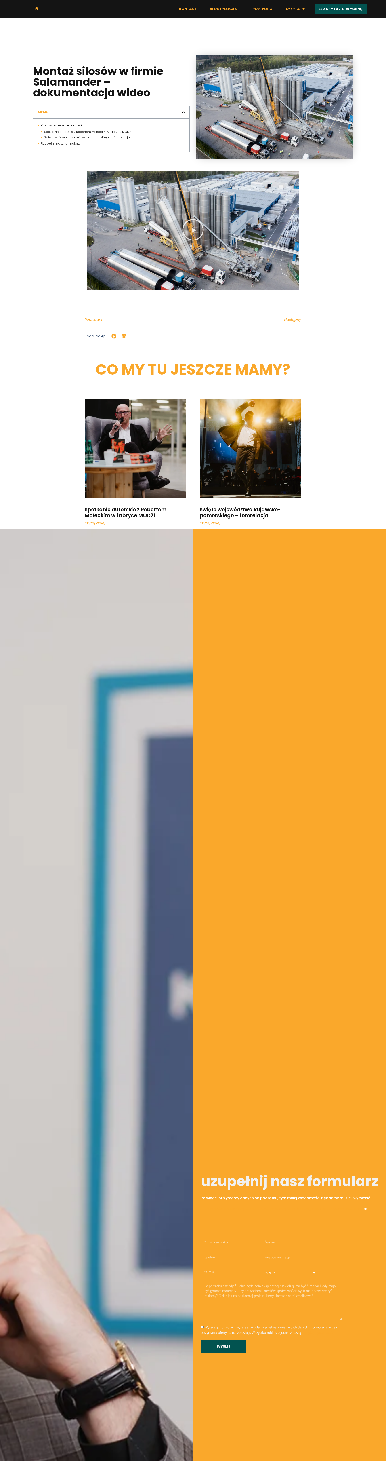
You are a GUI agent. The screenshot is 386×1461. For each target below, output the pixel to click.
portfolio (262, 8)
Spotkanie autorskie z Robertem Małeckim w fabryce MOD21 (88, 132)
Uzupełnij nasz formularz (60, 143)
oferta (293, 8)
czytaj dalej (95, 523)
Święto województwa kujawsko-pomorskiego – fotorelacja (87, 137)
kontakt (188, 8)
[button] (183, 112)
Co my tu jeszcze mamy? (61, 125)
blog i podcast (224, 8)
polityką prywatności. (317, 1333)
